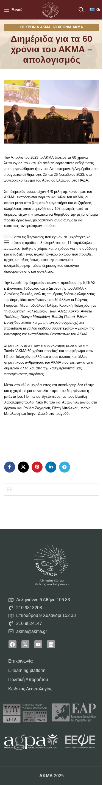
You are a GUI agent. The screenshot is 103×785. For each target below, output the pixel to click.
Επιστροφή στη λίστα (9, 489)
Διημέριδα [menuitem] (82, 169)
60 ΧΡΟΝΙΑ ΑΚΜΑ (35, 27)
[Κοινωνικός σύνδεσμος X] (23, 467)
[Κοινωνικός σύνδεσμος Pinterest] (37, 467)
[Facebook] (12, 644)
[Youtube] (38, 644)
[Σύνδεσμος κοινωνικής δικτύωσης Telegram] (64, 467)
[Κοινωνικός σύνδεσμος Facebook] (9, 467)
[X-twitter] (25, 644)
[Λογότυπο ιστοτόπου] (50, 9)
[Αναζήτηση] (81, 9)
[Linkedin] (51, 644)
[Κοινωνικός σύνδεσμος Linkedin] (50, 467)
